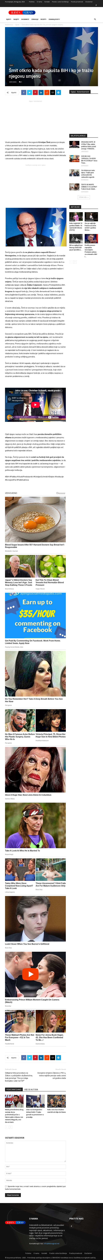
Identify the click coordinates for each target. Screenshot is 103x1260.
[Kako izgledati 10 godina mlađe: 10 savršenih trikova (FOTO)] (76, 216)
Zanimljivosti (54, 19)
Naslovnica (9, 25)
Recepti (43, 19)
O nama (39, 2)
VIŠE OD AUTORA (31, 1090)
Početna (31, 2)
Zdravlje (34, 19)
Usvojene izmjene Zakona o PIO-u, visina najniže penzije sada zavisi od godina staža (51, 1075)
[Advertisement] (35, 120)
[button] (95, 19)
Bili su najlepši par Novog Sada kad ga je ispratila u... (76, 247)
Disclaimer (89, 2)
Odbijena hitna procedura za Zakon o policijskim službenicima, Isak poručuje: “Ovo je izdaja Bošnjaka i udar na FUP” (19, 1077)
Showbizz (25, 19)
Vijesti (8, 19)
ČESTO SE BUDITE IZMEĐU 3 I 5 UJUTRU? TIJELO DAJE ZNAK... (89, 187)
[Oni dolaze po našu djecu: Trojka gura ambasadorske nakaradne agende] (74, 172)
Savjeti (16, 19)
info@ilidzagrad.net (51, 1243)
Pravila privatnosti (77, 2)
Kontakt (47, 2)
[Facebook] (96, 5)
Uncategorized (75, 242)
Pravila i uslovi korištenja (60, 2)
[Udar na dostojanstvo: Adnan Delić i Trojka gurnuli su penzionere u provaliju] (35, 1101)
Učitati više (83, 197)
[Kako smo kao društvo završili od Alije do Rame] (56, 1101)
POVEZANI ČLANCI (14, 1090)
